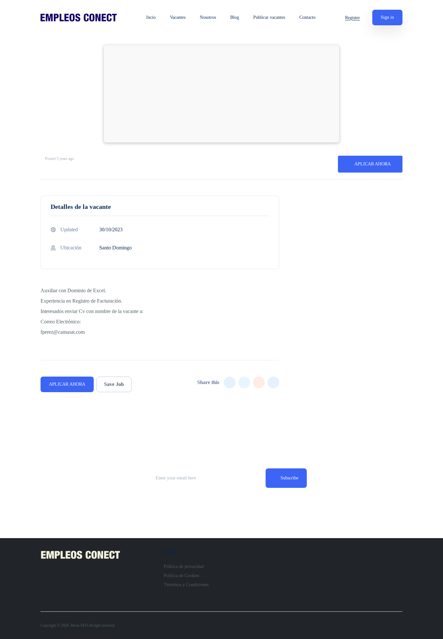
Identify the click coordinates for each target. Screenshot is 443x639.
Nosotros (208, 17)
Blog (234, 17)
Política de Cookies (181, 575)
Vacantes (178, 17)
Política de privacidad (184, 566)
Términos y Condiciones (186, 584)
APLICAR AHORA (372, 164)
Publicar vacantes (269, 17)
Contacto (307, 17)
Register (352, 17)
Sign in (387, 17)
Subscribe (289, 478)
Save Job (114, 384)
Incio (151, 17)
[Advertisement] (221, 93)
